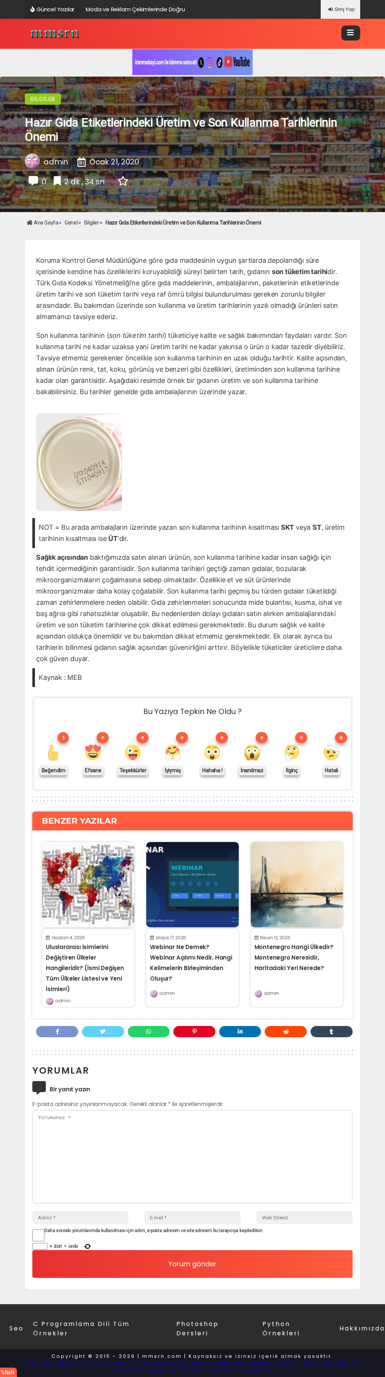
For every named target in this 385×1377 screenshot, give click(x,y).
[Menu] (350, 33)
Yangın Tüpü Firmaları (185, 1369)
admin (62, 1000)
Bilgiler (42, 99)
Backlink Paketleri (54, 1363)
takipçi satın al (275, 1363)
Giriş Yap (345, 9)
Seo (16, 1328)
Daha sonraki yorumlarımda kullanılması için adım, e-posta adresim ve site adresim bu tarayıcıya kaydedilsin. (153, 1230)
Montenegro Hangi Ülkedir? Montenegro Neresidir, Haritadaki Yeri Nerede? (294, 957)
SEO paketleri (166, 1363)
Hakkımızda (362, 1328)
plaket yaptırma (219, 1363)
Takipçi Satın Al (114, 1363)
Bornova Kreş (249, 1369)
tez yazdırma (326, 1363)
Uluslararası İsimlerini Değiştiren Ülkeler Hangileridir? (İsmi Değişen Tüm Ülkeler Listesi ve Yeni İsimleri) (85, 968)
